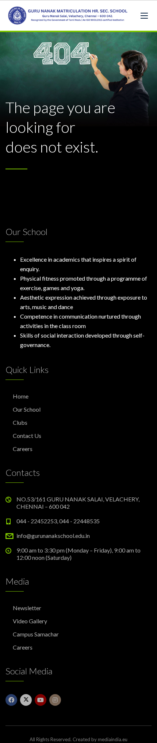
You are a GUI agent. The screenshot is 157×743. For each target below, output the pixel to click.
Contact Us (27, 435)
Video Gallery (30, 620)
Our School (27, 409)
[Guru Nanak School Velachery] (67, 15)
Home (20, 396)
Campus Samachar (36, 634)
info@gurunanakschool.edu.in (53, 535)
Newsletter (27, 607)
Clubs (20, 422)
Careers (22, 448)
